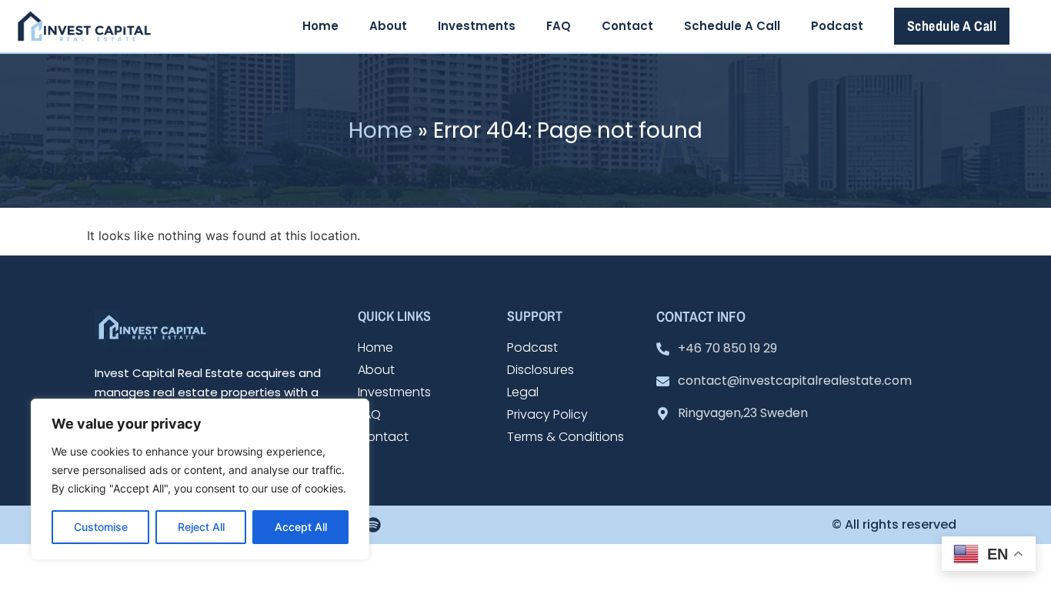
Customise (101, 526)
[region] (200, 479)
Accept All (301, 526)
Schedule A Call (732, 26)
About (388, 26)
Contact (627, 26)
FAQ (558, 26)
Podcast (837, 26)
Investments (476, 26)
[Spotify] (373, 525)
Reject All (201, 526)
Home (320, 26)
